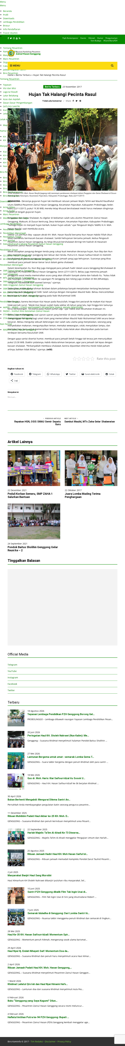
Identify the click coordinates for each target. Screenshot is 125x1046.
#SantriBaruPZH (110, 40)
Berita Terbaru (23, 75)
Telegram (12, 664)
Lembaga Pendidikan (13, 21)
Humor (100, 38)
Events (83, 38)
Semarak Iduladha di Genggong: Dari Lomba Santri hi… (58, 913)
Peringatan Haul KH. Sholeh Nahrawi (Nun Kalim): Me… (58, 735)
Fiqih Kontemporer (70, 38)
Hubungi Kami (10, 36)
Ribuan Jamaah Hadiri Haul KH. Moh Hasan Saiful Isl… (57, 854)
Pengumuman (111, 38)
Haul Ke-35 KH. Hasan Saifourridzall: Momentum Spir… (39, 934)
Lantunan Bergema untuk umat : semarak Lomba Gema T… (60, 756)
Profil (5, 14)
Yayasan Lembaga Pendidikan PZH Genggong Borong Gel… (61, 714)
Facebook (12, 683)
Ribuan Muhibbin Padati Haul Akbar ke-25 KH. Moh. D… (38, 816)
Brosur (6, 25)
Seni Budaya (96, 40)
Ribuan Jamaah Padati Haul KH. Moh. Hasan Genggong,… (40, 967)
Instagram (13, 677)
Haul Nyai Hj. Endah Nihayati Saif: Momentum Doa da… (38, 951)
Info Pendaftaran (11, 29)
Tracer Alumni (10, 32)
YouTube (12, 671)
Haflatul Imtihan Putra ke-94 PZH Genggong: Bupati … (38, 1017)
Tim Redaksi (37, 1041)
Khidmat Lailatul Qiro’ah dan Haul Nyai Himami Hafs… (38, 984)
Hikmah (91, 38)
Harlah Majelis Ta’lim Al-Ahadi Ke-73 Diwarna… (53, 832)
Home (11, 75)
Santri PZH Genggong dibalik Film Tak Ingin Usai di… (57, 891)
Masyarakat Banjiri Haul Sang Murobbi (29, 875)
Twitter (11, 690)
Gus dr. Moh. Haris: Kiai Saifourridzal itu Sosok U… (56, 778)
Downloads (8, 18)
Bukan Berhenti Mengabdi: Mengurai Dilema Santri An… (39, 799)
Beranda (7, 11)
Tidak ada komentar (52, 101)
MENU (16, 65)
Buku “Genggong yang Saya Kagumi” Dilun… (32, 1000)
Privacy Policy (64, 1041)
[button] (62, 149)
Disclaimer (50, 1041)
